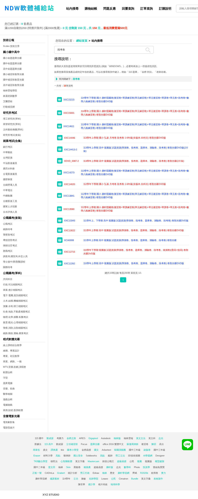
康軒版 (109, 467)
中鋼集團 (7, 195)
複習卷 (144, 444)
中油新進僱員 (10, 163)
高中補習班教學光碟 (13, 85)
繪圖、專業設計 (11, 350)
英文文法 (140, 438)
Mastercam (93, 461)
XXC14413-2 (70, 149)
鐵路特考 (7, 229)
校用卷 (154, 473)
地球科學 (115, 484)
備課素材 (54, 478)
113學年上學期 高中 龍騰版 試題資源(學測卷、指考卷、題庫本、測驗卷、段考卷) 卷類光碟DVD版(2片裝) (135, 149)
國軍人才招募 (10, 206)
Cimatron (123, 478)
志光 (161, 438)
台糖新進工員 (10, 201)
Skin (68, 467)
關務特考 (7, 267)
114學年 (66, 478)
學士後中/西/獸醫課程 (14, 261)
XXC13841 (68, 195)
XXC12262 (69, 263)
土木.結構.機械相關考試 (15, 300)
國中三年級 (134, 450)
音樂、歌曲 (9, 388)
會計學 (91, 484)
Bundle (134, 478)
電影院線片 (9, 427)
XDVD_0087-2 (71, 161)
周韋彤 (36, 450)
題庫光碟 (95, 444)
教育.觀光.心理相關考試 (15, 322)
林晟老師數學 (10, 96)
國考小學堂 (73, 450)
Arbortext (106, 450)
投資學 (146, 467)
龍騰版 (148, 461)
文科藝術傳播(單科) (13, 129)
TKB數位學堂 (40, 461)
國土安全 (78, 455)
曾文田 (51, 467)
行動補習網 (9, 106)
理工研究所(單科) (12, 118)
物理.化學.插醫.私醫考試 (15, 317)
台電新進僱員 (10, 174)
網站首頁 (81, 40)
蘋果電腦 (7, 383)
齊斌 (134, 473)
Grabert (61, 473)
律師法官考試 (10, 245)
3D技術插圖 (134, 455)
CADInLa (49, 473)
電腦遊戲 (7, 404)
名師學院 (93, 478)
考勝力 (60, 438)
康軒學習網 (123, 473)
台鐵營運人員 (10, 184)
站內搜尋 (72, 8)
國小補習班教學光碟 (13, 74)
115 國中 (39, 438)
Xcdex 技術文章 (11, 46)
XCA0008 (69, 240)
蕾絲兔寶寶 (159, 467)
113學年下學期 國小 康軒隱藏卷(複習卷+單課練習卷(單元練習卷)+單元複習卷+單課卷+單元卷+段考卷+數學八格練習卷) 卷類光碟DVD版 (135, 126)
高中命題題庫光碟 (12, 69)
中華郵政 (7, 152)
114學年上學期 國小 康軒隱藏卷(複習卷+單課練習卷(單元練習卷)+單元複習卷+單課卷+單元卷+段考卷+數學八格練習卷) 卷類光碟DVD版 (135, 113)
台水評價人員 (10, 212)
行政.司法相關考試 (12, 284)
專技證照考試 (10, 240)
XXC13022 (69, 230)
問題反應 (109, 8)
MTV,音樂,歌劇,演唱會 (14, 367)
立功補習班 (72, 444)
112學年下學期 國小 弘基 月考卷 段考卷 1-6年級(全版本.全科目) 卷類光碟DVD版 (124, 184)
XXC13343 (69, 220)
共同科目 (7, 279)
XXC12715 (69, 252)
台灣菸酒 (7, 157)
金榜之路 (71, 438)
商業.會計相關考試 (12, 290)
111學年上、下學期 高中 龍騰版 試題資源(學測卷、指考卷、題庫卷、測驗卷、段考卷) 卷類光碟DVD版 (135, 220)
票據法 (37, 444)
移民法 (54, 461)
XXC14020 (69, 184)
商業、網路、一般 (12, 361)
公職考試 (7, 223)
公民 (131, 461)
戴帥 (110, 455)
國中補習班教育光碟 (13, 79)
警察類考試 (9, 234)
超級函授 (121, 461)
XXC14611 (68, 126)
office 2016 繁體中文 (113, 444)
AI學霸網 (147, 455)
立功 (75, 478)
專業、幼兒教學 (11, 356)
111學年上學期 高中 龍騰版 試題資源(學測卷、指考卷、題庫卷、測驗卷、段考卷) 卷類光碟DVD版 (133, 230)
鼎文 (45, 450)
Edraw (96, 473)
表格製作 (158, 478)
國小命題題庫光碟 (12, 58)
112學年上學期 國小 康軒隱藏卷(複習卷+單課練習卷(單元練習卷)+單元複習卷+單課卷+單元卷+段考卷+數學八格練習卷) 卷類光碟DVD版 (135, 209)
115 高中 (48, 444)
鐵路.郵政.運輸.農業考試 (15, 333)
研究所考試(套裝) (12, 135)
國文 (96, 450)
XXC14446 (69, 138)
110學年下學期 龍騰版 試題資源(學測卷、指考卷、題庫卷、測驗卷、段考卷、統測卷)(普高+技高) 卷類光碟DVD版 (135, 252)
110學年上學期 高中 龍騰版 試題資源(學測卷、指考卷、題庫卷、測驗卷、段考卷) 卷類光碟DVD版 (133, 263)
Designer (160, 455)
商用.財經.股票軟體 (13, 410)
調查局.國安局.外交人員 (15, 256)
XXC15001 (68, 113)
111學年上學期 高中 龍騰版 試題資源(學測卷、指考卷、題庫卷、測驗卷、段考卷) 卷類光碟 (129, 240)
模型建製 (159, 461)
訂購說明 (165, 8)
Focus (84, 444)
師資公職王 (108, 461)
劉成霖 (50, 438)
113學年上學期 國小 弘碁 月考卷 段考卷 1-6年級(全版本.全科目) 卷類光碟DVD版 (124, 137)
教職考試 (7, 251)
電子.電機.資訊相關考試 (15, 295)
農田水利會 (9, 168)
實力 (163, 473)
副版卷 (147, 450)
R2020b (144, 473)
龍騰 (139, 461)
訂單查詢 (146, 8)
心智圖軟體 (66, 461)
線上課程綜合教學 (12, 345)
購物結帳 (91, 8)
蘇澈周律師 (132, 444)
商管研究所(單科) (12, 124)
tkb (62, 450)
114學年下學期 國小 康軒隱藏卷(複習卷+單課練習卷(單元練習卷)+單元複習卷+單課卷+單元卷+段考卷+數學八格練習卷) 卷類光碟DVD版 (135, 99)
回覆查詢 (128, 8)
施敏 (83, 478)
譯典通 (54, 450)
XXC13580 (68, 209)
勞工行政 (85, 473)
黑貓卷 (77, 467)
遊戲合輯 (7, 399)
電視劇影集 (9, 422)
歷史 (112, 473)
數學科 (127, 467)
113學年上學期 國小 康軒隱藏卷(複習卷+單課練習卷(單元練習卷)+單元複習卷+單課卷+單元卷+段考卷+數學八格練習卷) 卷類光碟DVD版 (135, 172)
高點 (58, 455)
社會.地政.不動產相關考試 (16, 311)
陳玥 (153, 444)
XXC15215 (68, 99)
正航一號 (37, 473)
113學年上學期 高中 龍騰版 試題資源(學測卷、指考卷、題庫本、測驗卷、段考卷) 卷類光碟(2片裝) (133, 161)
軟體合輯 (7, 372)
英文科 (151, 438)
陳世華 (81, 484)
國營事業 (7, 179)
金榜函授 (86, 450)
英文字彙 (80, 461)
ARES (82, 438)
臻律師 (66, 455)
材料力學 (48, 455)
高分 (161, 444)
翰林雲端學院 (10, 90)
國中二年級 (39, 467)
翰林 (60, 467)
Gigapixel (93, 438)
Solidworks (91, 455)
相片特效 (103, 484)
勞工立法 (120, 455)
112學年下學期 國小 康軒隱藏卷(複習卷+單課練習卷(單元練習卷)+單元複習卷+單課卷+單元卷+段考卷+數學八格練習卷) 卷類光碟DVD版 (135, 196)
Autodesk (106, 438)
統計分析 (72, 473)
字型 (5, 377)
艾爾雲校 (7, 101)
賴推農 (87, 467)
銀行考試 (7, 147)
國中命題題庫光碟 (12, 63)
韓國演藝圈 (120, 450)
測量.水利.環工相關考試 (15, 306)
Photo (137, 467)
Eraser (36, 455)
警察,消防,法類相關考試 (15, 328)
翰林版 (117, 438)
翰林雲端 (128, 438)
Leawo (104, 478)
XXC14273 (68, 172)
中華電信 (7, 190)
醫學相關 (7, 394)
